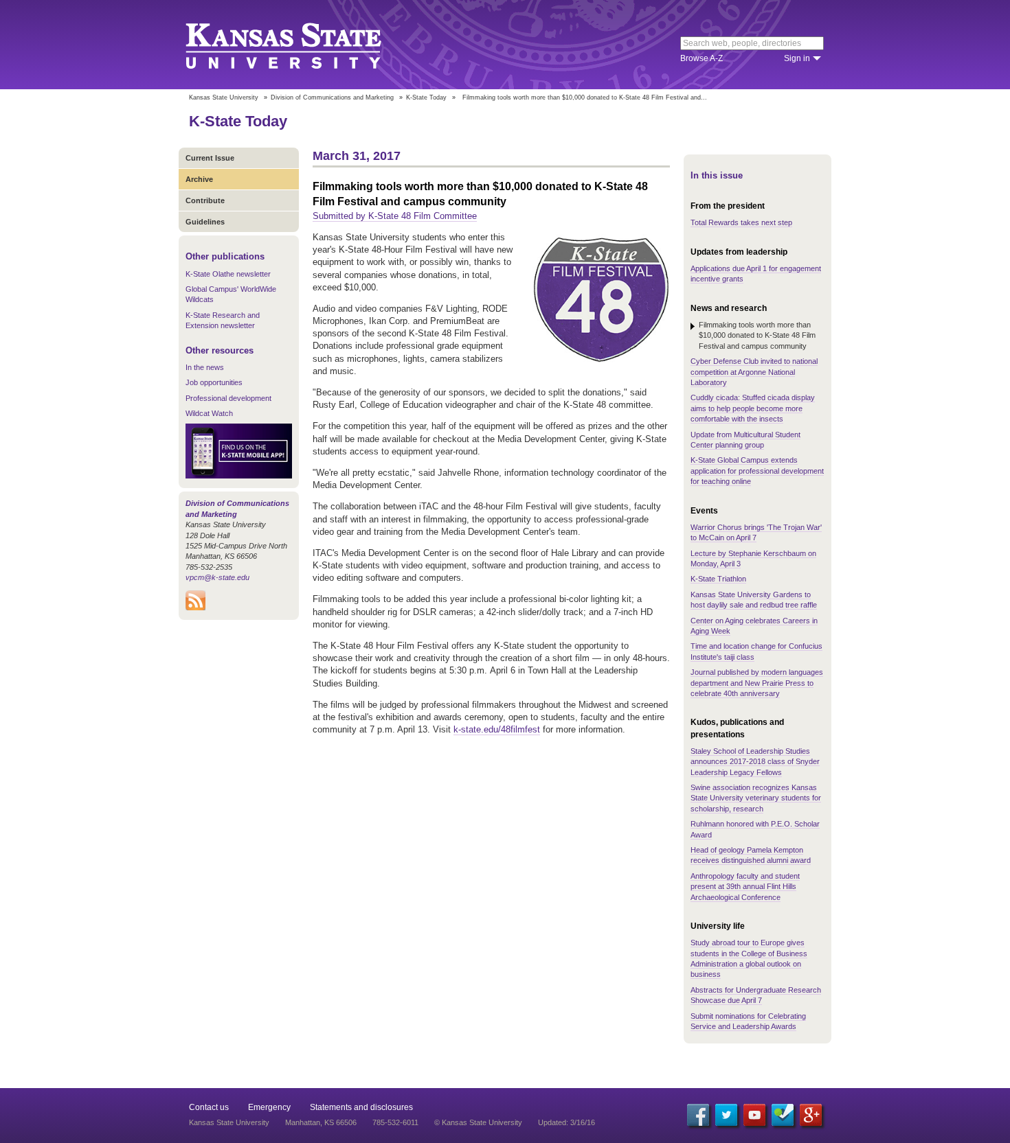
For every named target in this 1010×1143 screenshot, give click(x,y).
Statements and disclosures (361, 1107)
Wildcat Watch (209, 413)
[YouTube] (754, 1115)
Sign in (797, 58)
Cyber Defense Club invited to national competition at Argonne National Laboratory (754, 371)
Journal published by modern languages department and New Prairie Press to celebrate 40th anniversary (757, 682)
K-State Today (426, 97)
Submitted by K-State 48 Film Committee (395, 216)
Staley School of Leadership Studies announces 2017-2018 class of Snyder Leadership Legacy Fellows (755, 761)
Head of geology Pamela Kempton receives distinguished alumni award (751, 855)
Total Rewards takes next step (741, 222)
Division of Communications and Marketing (332, 97)
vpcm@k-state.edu (217, 577)
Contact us (209, 1107)
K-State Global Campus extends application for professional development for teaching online (757, 470)
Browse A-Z (701, 58)
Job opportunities (214, 382)
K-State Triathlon (718, 579)
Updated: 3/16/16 (566, 1122)
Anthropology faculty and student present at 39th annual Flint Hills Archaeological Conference (745, 886)
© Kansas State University (478, 1122)
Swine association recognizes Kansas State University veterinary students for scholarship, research (756, 798)
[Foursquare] (783, 1115)
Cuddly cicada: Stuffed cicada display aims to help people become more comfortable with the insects (753, 408)
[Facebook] (698, 1115)
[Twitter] (726, 1115)
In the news (205, 367)
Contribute (205, 200)
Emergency (269, 1107)
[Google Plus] (811, 1115)
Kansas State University (300, 44)
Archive (199, 179)
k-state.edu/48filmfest (496, 729)
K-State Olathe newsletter (228, 274)
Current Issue (210, 158)
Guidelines (205, 222)
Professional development (228, 398)
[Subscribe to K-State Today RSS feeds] (195, 607)
